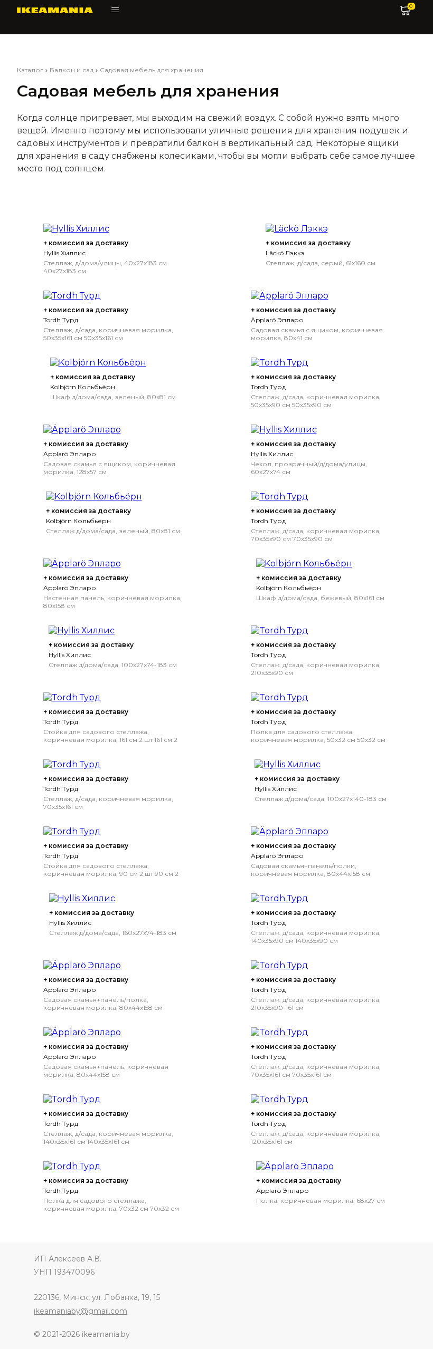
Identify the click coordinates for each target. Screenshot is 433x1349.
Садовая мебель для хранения (151, 70)
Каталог (30, 70)
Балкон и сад (71, 70)
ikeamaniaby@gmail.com (80, 1311)
